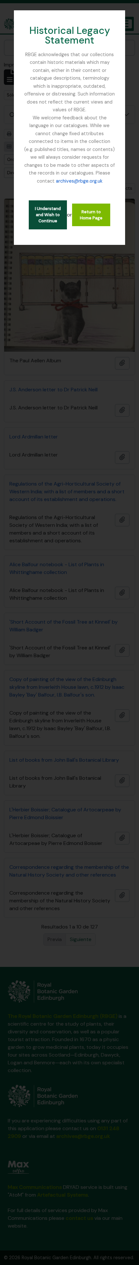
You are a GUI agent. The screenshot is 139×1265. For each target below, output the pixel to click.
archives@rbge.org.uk (79, 181)
